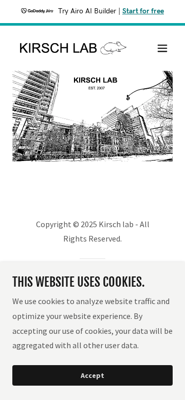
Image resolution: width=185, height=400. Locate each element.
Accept (92, 375)
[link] (68, 48)
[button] (162, 48)
